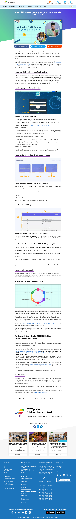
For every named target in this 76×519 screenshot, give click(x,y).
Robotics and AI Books (45, 486)
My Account (70, 3)
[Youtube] (63, 474)
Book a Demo (50, 3)
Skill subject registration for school (49, 398)
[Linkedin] (70, 474)
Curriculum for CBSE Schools (34, 398)
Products (24, 476)
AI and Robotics (23, 398)
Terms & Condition (48, 517)
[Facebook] (57, 474)
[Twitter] (60, 474)
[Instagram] (67, 474)
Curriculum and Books (45, 463)
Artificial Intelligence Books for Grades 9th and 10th (38, 352)
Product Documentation (28, 491)
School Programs (26, 463)
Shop (65, 3)
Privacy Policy (57, 517)
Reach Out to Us (58, 3)
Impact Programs (9, 489)
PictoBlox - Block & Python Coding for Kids (20, 509)
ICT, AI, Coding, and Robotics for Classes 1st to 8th (28, 351)
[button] (21, 46)
